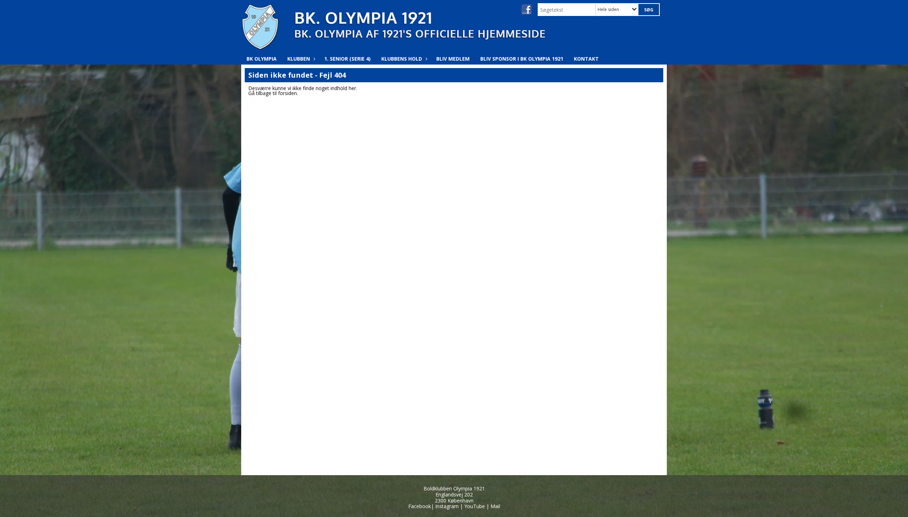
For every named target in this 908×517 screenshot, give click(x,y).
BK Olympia (262, 58)
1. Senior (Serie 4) (347, 58)
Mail (495, 506)
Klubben (298, 58)
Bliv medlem (453, 58)
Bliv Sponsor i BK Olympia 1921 (521, 58)
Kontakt (586, 58)
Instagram (447, 506)
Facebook (419, 506)
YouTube (474, 506)
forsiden (287, 93)
